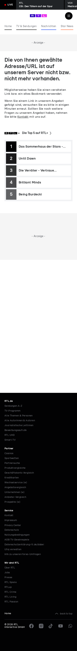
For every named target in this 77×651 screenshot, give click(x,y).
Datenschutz (11, 530)
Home (7, 613)
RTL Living (10, 597)
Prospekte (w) (12, 502)
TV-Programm (12, 411)
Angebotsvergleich (15, 487)
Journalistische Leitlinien (18, 425)
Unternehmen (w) (14, 492)
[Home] (38, 15)
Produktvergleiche (15, 468)
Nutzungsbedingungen (17, 535)
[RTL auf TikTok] (51, 626)
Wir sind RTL (11, 563)
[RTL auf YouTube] (60, 626)
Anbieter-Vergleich (15, 497)
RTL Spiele (10, 582)
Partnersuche (12, 463)
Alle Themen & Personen (18, 416)
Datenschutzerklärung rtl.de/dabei (24, 544)
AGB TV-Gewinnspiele (16, 540)
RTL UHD (9, 435)
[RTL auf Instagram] (41, 626)
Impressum (10, 520)
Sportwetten (11, 458)
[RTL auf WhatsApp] (70, 626)
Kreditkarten (11, 478)
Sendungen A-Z (13, 406)
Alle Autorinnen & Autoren (19, 420)
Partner (8, 448)
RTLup (8, 587)
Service (8, 510)
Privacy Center (12, 525)
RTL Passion (11, 602)
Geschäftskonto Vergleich (19, 473)
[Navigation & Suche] (69, 16)
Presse (8, 577)
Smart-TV (10, 440)
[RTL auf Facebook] (31, 626)
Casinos (8, 453)
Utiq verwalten (12, 549)
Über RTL (9, 568)
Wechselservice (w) (15, 482)
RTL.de (8, 401)
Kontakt (23, 116)
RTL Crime (10, 592)
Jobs (7, 572)
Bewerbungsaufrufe (15, 430)
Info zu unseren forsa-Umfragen (22, 554)
